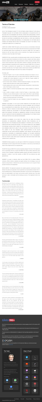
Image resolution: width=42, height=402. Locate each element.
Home (16, 4)
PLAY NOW (37, 2)
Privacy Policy (28, 398)
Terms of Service (36, 398)
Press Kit (22, 398)
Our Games (16, 398)
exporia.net (11, 344)
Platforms (31, 4)
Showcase (21, 4)
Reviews (26, 4)
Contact (36, 4)
